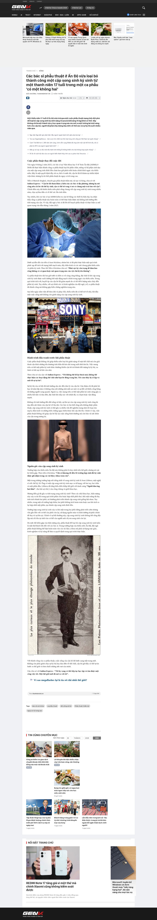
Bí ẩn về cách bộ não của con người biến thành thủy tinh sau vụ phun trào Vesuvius (58, 154)
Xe (73, 15)
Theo (64, 693)
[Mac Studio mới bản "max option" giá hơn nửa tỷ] (124, 29)
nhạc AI (91, 8)
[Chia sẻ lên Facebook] (28, 107)
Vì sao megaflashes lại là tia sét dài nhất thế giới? (60, 680)
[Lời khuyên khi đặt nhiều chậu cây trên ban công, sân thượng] (67, 749)
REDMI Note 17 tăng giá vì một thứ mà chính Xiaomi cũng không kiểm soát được (51, 886)
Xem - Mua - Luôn (62, 15)
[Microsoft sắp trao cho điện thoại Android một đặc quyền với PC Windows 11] (33, 29)
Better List (77, 8)
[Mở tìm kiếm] (143, 7)
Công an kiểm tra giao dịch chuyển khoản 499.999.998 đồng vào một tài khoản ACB (37, 762)
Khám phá (48, 15)
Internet (37, 15)
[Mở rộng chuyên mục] (143, 14)
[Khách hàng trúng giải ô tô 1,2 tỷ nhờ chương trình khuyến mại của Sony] (67, 807)
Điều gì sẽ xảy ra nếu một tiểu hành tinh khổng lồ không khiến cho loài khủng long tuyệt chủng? (62, 150)
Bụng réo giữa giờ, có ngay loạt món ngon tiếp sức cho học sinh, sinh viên (66, 790)
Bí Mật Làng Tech (135, 15)
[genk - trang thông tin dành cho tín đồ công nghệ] (33, 914)
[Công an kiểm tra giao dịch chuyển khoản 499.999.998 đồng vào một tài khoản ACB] (39, 749)
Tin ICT (27, 15)
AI (21, 15)
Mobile (14, 15)
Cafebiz (39, 1)
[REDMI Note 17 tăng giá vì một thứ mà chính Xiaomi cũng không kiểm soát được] (53, 863)
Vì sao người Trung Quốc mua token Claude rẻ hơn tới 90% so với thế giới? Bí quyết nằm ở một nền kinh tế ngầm (78, 42)
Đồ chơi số (93, 15)
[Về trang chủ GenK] (21, 7)
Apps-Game (81, 15)
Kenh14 (32, 1)
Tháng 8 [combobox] (77, 738)
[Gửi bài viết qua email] (27, 98)
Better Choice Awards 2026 (57, 8)
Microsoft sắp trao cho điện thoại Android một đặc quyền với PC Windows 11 (32, 39)
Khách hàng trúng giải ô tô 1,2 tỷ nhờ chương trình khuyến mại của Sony (66, 820)
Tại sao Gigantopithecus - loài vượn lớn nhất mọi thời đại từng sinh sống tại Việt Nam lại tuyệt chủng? (64, 139)
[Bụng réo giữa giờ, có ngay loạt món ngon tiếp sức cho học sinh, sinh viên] (67, 778)
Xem (97, 738)
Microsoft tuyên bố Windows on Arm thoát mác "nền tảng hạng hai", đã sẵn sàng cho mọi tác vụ (122, 887)
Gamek (25, 1)
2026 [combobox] (87, 738)
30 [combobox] (68, 738)
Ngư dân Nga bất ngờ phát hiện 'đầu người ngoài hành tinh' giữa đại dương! (55, 135)
